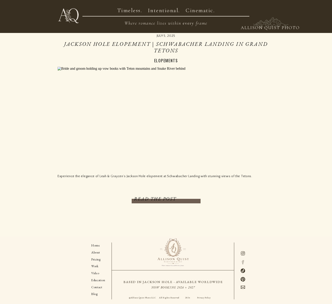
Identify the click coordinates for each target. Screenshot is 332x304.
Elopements (166, 60)
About (95, 252)
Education (98, 280)
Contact (305, 7)
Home (95, 245)
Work (94, 266)
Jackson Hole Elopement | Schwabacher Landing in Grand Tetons (166, 47)
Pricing (96, 259)
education (281, 7)
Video (260, 7)
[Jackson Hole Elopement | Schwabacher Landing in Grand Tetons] (166, 116)
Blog (322, 7)
